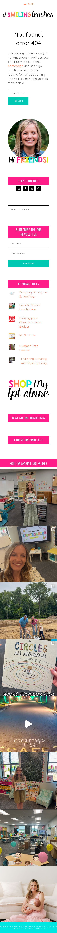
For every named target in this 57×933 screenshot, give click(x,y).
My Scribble (27, 335)
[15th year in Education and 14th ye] (28, 780)
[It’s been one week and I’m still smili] (28, 724)
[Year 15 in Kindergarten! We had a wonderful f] (28, 497)
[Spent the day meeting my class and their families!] (28, 837)
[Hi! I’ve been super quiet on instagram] (28, 894)
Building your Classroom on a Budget (30, 322)
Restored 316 (38, 928)
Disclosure (25, 927)
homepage (15, 66)
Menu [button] (31, 4)
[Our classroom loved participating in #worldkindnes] (28, 667)
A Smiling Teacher (28, 13)
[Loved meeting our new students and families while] (28, 554)
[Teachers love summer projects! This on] (28, 610)
